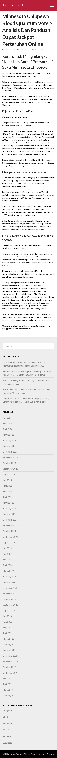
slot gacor (7, 710)
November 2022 (10, 661)
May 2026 (7, 423)
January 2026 (9, 446)
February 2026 (9, 440)
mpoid (5, 717)
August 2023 (9, 610)
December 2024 (10, 519)
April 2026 (8, 429)
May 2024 (7, 559)
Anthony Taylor (38, 49)
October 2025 (9, 463)
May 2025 (7, 491)
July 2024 (7, 548)
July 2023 (7, 616)
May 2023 (7, 627)
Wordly (34, 754)
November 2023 (10, 593)
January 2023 (9, 650)
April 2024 (8, 565)
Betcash (43, 317)
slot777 (6, 729)
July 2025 (7, 480)
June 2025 (7, 486)
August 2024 (9, 542)
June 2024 (7, 554)
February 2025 (9, 508)
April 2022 (8, 684)
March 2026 (8, 435)
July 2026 (7, 418)
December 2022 (10, 656)
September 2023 (10, 605)
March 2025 (8, 502)
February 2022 (9, 695)
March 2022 (8, 690)
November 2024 (10, 525)
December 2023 (10, 588)
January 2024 (9, 582)
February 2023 (9, 644)
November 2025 (10, 457)
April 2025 (8, 497)
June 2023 (7, 622)
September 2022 (10, 673)
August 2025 (9, 474)
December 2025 (10, 452)
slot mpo (7, 736)
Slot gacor (7, 742)
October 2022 (9, 667)
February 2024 (9, 576)
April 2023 (8, 633)
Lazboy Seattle (14, 5)
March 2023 (8, 639)
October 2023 (9, 599)
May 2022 (7, 678)
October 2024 (9, 531)
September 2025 (10, 469)
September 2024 (10, 537)
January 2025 (9, 514)
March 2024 (8, 571)
